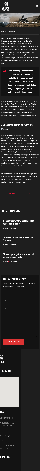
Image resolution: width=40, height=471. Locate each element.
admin (4, 31)
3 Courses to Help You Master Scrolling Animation (10, 195)
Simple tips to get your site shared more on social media (18, 255)
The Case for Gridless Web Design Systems (18, 239)
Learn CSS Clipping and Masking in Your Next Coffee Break (30, 195)
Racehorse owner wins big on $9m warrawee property (18, 222)
